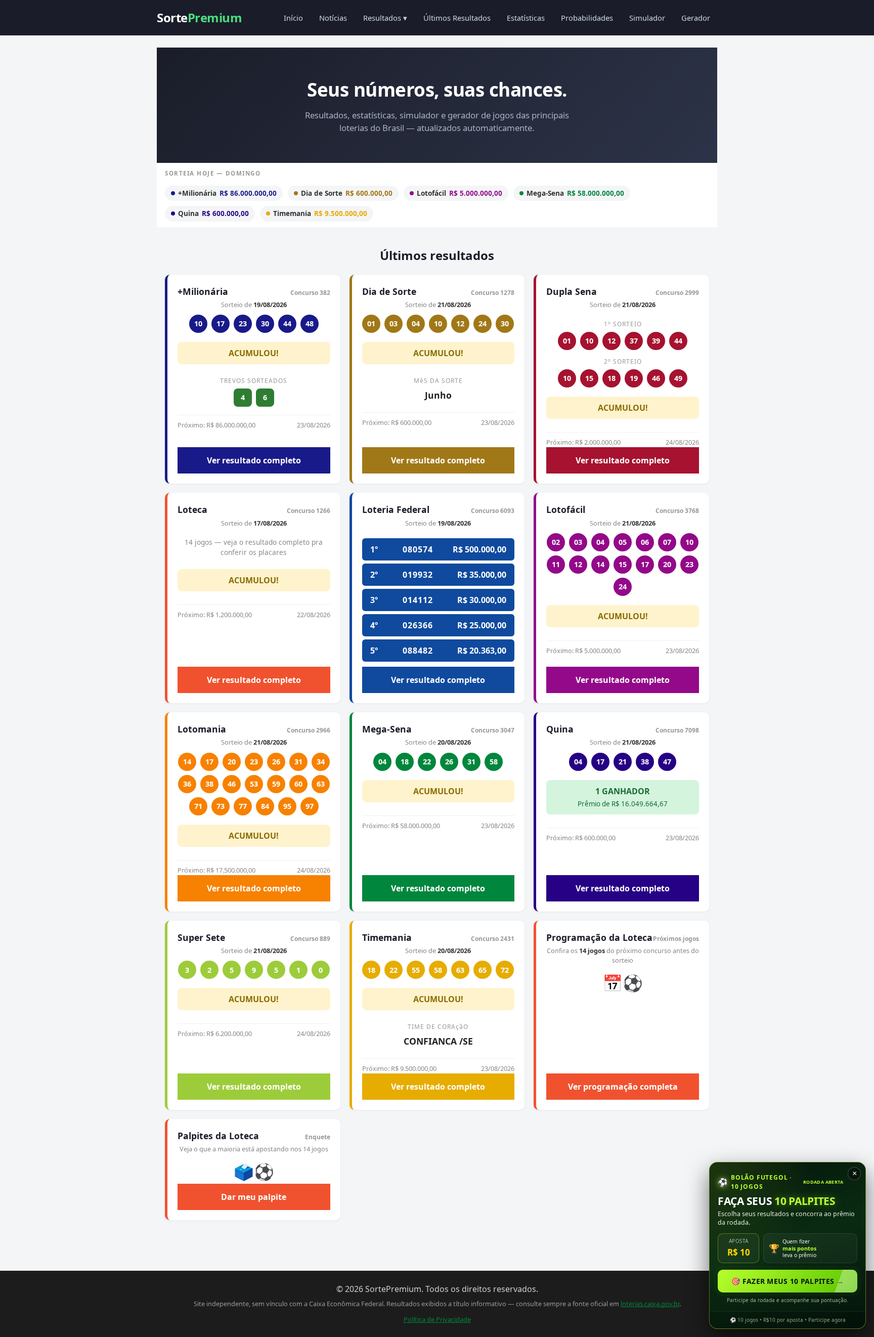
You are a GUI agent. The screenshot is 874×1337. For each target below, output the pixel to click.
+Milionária (227, 193)
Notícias (333, 18)
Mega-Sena (575, 193)
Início (293, 18)
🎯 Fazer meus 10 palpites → (787, 1281)
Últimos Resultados (457, 18)
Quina (213, 213)
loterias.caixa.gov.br (650, 1303)
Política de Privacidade (437, 1319)
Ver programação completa (623, 1086)
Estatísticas (526, 18)
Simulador (647, 18)
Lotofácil (459, 193)
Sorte (199, 17)
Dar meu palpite (253, 1196)
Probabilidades (587, 18)
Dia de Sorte (346, 193)
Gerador (695, 18)
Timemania (320, 213)
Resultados (385, 18)
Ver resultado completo (254, 460)
